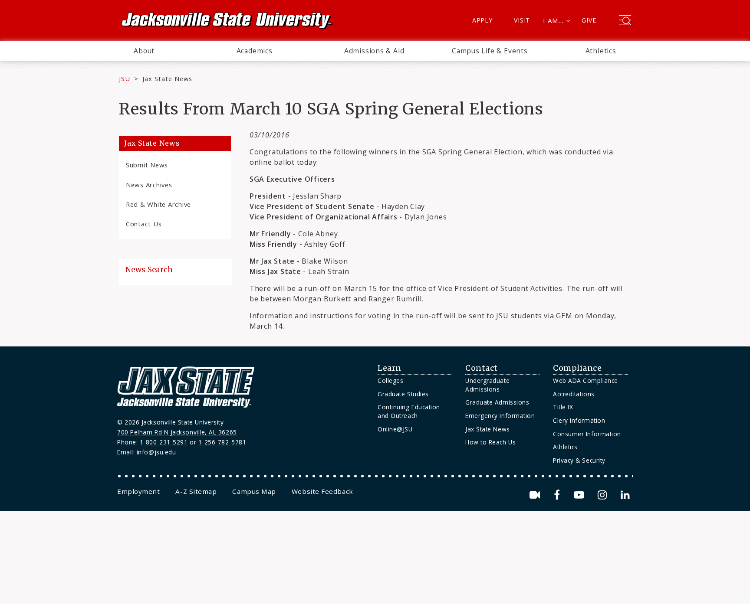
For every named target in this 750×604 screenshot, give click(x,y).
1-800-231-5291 (164, 442)
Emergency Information (500, 415)
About (144, 51)
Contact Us (143, 223)
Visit (522, 20)
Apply (482, 20)
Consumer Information (587, 434)
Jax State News (167, 78)
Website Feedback (322, 491)
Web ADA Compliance (585, 380)
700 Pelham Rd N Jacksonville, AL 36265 (177, 432)
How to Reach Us (490, 442)
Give (589, 20)
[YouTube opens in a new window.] (580, 495)
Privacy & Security (579, 460)
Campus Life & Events (490, 51)
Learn (389, 368)
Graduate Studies (403, 394)
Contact (481, 368)
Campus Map (254, 491)
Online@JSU (395, 429)
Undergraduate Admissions (487, 384)
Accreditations (574, 394)
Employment (138, 491)
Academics (255, 51)
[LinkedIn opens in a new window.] (624, 495)
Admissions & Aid (374, 51)
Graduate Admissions (497, 402)
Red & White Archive (158, 204)
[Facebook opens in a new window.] (558, 495)
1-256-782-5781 (222, 442)
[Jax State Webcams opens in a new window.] (536, 495)
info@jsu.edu (156, 452)
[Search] (625, 21)
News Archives (149, 184)
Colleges (390, 380)
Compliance (577, 368)
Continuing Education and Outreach (409, 411)
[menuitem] (144, 51)
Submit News (147, 164)
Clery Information (579, 420)
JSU (124, 78)
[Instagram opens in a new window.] (603, 495)
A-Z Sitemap (196, 491)
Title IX (563, 407)
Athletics (601, 51)
